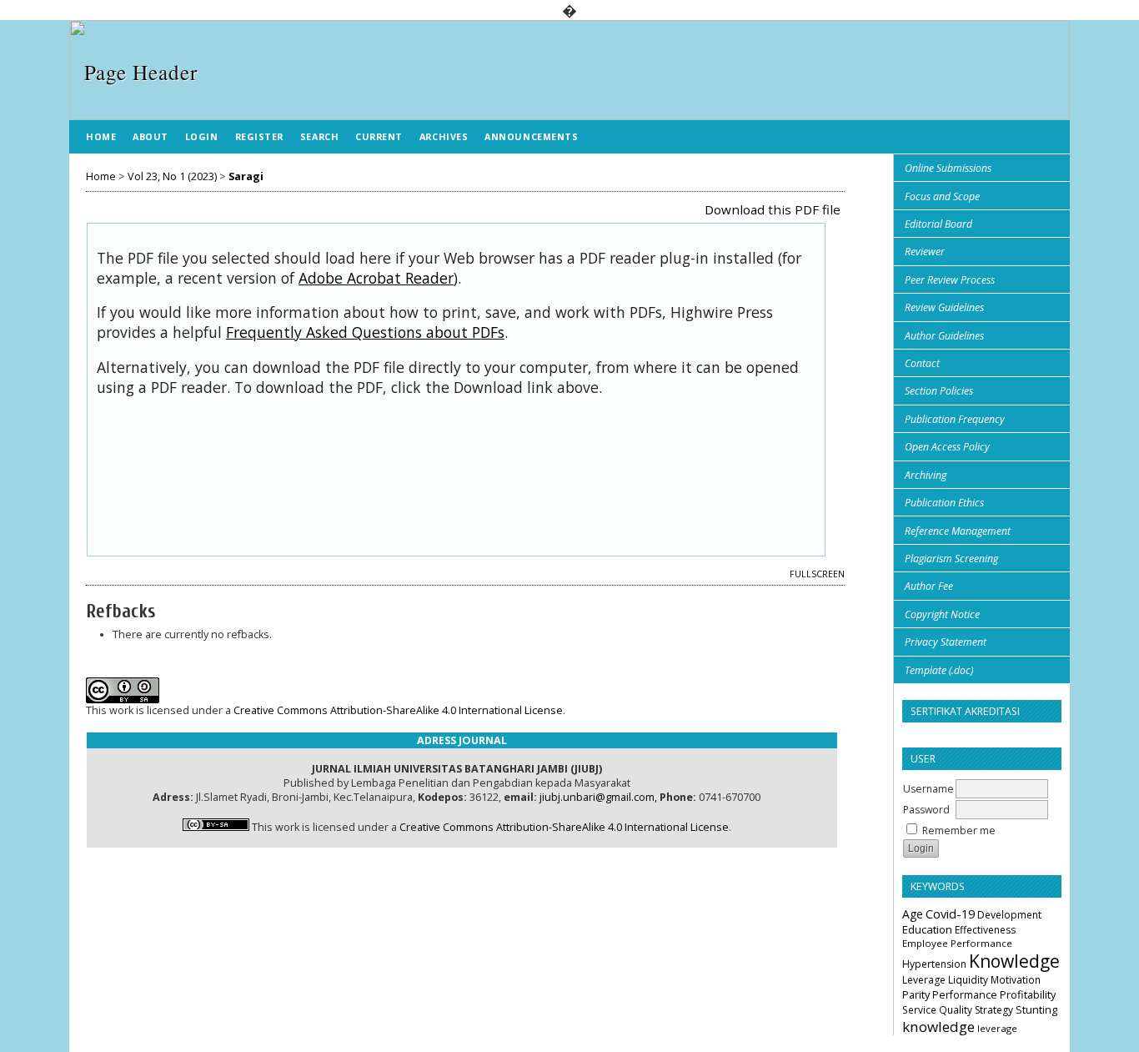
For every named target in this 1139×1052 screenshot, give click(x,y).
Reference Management (958, 531)
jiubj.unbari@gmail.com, (598, 797)
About (150, 136)
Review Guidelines (944, 307)
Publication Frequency (955, 419)
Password (926, 810)
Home (101, 136)
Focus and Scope (942, 196)
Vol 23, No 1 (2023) (172, 176)
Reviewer (925, 251)
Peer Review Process (950, 280)
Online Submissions (948, 168)
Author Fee (929, 586)
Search (319, 136)
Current (379, 136)
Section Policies (939, 391)
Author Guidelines (944, 336)
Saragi (245, 176)
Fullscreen (817, 574)
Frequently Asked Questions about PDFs (365, 332)
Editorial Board (938, 224)
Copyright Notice (942, 614)
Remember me (959, 830)
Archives (443, 136)
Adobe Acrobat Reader (376, 278)
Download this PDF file (772, 209)
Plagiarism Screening (951, 558)
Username (928, 789)
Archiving (925, 475)
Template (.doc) (939, 670)
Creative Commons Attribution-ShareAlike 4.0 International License (398, 710)
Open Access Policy (947, 447)
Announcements (531, 136)
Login (201, 136)
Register (259, 136)
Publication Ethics (944, 503)
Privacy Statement (945, 642)
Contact (922, 363)
